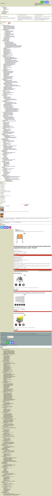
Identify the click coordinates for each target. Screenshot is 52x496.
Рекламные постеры (5, 120)
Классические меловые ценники (8, 71)
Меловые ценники (4, 70)
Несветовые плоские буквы (9, 34)
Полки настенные (4, 95)
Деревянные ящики (5, 472)
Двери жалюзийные (5, 134)
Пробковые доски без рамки (8, 393)
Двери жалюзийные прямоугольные (9, 135)
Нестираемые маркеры (8, 180)
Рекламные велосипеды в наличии (9, 140)
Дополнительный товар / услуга (6, 195)
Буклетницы (4, 128)
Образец (2, 194)
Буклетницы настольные (7, 130)
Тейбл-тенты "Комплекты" (7, 144)
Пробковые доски (4, 79)
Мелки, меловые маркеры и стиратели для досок (11, 177)
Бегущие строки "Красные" (8, 486)
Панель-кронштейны (7, 39)
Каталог (1, 347)
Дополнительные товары (6, 175)
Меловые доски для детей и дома (9, 168)
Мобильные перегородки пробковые (9, 27)
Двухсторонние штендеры (9, 42)
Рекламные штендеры (5, 40)
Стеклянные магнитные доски (8, 107)
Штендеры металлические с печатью (10, 44)
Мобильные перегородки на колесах (9, 26)
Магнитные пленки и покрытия (8, 434)
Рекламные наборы (5, 139)
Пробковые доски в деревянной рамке (11, 81)
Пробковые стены (6, 90)
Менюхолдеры (4, 456)
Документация (4, 13)
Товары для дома (4, 167)
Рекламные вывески (5, 29)
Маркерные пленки (6, 125)
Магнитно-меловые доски (7, 104)
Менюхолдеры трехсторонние (8, 146)
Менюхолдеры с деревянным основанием (10, 145)
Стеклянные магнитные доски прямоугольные (12, 109)
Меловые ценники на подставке (8, 384)
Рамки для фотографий (5, 161)
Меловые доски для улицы (8, 65)
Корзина (1, 346)
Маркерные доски (4, 151)
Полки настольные (6, 100)
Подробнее (15, 290)
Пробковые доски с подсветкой (8, 113)
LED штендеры (6, 54)
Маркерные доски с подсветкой (8, 114)
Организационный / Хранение (5, 191)
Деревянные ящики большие (8, 160)
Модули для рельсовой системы (8, 425)
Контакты (5, 8)
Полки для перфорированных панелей (11, 99)
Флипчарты (3, 401)
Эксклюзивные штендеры (7, 52)
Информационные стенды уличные (9, 127)
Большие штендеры (7, 51)
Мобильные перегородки (5, 25)
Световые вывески (6, 30)
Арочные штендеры (7, 366)
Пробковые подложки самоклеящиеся (9, 88)
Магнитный (3, 184)
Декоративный (3, 190)
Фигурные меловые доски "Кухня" (10, 62)
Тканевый (2, 187)
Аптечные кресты (6, 359)
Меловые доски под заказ (7, 69)
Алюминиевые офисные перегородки (9, 28)
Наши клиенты (4, 12)
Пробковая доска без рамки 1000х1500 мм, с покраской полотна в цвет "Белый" (29, 292)
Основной (2, 193)
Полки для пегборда (7, 98)
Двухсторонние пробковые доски (9, 89)
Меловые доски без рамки (7, 56)
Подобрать (26, 205)
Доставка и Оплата (5, 11)
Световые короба (8, 32)
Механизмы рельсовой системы (10, 119)
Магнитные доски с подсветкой (8, 419)
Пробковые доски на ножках (8, 86)
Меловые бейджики (6, 73)
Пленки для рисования (5, 123)
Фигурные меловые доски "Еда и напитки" (11, 61)
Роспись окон (6, 174)
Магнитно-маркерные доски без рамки (11, 103)
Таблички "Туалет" (6, 430)
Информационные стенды (6, 126)
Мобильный (3, 189)
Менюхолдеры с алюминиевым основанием (10, 149)
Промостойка (6, 157)
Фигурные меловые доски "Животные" (11, 60)
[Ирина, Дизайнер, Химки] (2, 217)
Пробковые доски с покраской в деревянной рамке (13, 85)
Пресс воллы (6, 155)
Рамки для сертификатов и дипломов (9, 166)
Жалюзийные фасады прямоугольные (11, 137)
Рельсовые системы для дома (8, 116)
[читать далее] (18, 218)
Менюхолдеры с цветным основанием (9, 148)
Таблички (3, 121)
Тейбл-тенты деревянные (7, 142)
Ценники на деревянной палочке (8, 76)
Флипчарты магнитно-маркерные (9, 92)
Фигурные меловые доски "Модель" (10, 63)
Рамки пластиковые (7, 162)
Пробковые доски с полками (8, 398)
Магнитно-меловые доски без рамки (10, 102)
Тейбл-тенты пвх (6, 143)
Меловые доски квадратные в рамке (10, 58)
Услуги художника (4, 170)
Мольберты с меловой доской (8, 371)
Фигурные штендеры (7, 369)
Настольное (3, 199)
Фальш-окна (4, 444)
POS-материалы (4, 154)
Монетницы (3, 475)
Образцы (3, 481)
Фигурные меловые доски (7, 59)
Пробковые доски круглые (7, 87)
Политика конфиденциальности (6, 340)
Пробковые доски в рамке (7, 80)
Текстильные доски (5, 153)
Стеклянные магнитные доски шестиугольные (12, 110)
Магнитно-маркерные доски (8, 414)
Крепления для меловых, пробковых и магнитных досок (12, 176)
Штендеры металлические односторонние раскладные (13, 45)
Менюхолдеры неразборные (8, 147)
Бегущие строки (4, 484)
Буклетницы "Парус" (7, 129)
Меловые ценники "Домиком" (8, 72)
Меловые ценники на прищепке (8, 78)
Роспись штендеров (7, 172)
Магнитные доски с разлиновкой (8, 105)
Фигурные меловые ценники (8, 389)
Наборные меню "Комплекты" (8, 94)
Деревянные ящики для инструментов (9, 159)
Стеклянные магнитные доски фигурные (11, 111)
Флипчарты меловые (7, 404)
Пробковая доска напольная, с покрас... (45, 270)
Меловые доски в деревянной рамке (9, 57)
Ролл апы (5, 469)
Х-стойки (5, 156)
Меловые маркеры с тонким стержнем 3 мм (11, 178)
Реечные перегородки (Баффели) (7, 133)
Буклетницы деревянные (7, 438)
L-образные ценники (7, 386)
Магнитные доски (4, 101)
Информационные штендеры (8, 53)
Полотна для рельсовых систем (10, 118)
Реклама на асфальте (5, 158)
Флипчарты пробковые (7, 91)
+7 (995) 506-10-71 (37, 3)
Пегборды (5, 408)
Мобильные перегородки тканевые (9, 353)
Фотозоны (5, 68)
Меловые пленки (6, 124)
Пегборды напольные (7, 96)
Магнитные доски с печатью (8, 106)
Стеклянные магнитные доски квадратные (11, 108)
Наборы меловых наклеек (7, 77)
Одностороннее (3, 201)
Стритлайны (5, 48)
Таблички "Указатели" (7, 122)
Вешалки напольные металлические (9, 132)
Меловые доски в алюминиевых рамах (9, 64)
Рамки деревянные (6, 163)
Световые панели (6, 37)
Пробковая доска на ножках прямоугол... (20, 270)
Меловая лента (6, 75)
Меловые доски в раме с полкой (8, 375)
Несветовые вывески (7, 33)
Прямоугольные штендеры (8, 50)
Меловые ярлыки (6, 387)
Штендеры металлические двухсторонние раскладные (13, 46)
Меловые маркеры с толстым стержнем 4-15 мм (12, 179)
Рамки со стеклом (6, 165)
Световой (2, 188)
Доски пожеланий (4, 138)
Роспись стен (6, 171)
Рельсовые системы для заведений (9, 117)
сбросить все (2, 182)
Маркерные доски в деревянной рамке (9, 152)
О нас (4, 10)
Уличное (2, 200)
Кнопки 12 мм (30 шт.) (18, 273)
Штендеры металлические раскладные (9, 43)
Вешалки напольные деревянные (9, 442)
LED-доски (5, 66)
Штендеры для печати (7, 47)
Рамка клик (5, 164)
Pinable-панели (4, 462)
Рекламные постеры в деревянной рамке (10, 427)
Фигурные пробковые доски (8, 394)
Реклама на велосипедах (6, 449)
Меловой (2, 185)
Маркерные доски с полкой (8, 465)
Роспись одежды (6, 173)
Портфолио (5, 7)
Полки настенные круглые (7, 97)
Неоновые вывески (6, 35)
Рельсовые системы (5, 115)
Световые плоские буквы (9, 31)
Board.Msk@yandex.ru (3, 332)
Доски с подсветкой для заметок (7, 418)
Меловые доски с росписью (8, 67)
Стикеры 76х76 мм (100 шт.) (19, 313)
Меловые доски (4, 372)
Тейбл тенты (4, 452)
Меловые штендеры (7, 41)
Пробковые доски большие (8, 83)
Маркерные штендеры (7, 49)
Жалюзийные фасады (7, 136)
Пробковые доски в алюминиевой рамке (11, 82)
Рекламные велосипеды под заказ (9, 141)
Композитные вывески (7, 38)
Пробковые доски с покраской (8, 84)
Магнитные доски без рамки (8, 413)
